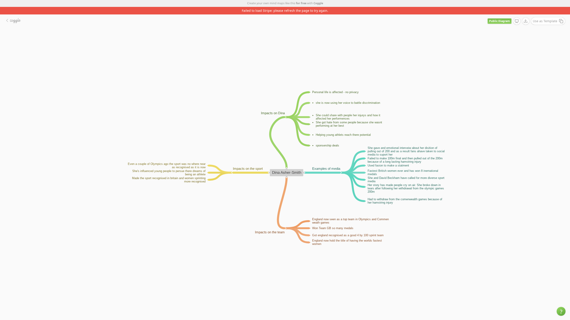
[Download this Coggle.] (525, 21)
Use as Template (545, 21)
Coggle (318, 3)
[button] (561, 311)
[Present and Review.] (516, 21)
